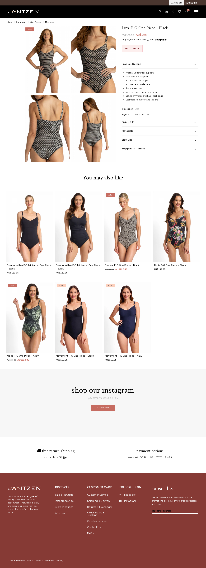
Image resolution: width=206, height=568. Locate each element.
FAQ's (90, 533)
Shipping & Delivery (98, 501)
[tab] (160, 64)
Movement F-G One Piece (75, 356)
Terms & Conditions (44, 560)
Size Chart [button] (128, 140)
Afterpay (60, 513)
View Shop (104, 408)
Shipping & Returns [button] (133, 148)
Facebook (130, 495)
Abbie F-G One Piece (170, 265)
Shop (10, 22)
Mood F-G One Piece (23, 356)
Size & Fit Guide (64, 495)
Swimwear (21, 22)
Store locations (64, 507)
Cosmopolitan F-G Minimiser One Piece (29, 267)
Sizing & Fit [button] (129, 122)
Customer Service (97, 495)
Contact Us (94, 527)
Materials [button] (127, 131)
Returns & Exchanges (99, 507)
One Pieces (35, 22)
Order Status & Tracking (95, 514)
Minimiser (49, 22)
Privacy (59, 560)
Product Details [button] (131, 64)
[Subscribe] (196, 511)
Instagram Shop (64, 501)
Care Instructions (97, 521)
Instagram (130, 501)
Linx (137, 109)
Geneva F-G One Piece (122, 265)
